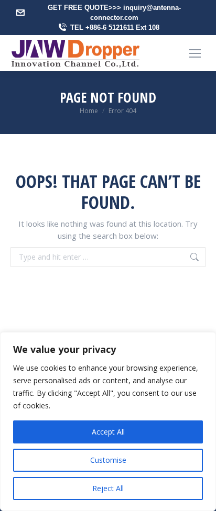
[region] (108, 421)
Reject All (108, 488)
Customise (108, 460)
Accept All (108, 432)
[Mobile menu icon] (195, 53)
